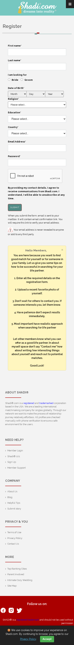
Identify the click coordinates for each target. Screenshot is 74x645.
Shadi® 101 (13, 456)
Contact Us (13, 543)
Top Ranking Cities (17, 568)
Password (14, 156)
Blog (9, 497)
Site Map (12, 585)
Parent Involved (15, 574)
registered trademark (27, 619)
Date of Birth (16, 88)
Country (13, 127)
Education (14, 112)
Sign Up (11, 462)
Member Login (15, 450)
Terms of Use (14, 532)
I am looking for (17, 74)
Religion (13, 99)
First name (15, 45)
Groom (28, 80)
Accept (47, 639)
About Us (12, 491)
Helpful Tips (13, 502)
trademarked (46, 403)
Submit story (14, 508)
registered (28, 403)
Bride (15, 80)
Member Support (16, 467)
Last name (14, 60)
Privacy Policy (14, 538)
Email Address (17, 141)
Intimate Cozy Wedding (19, 580)
